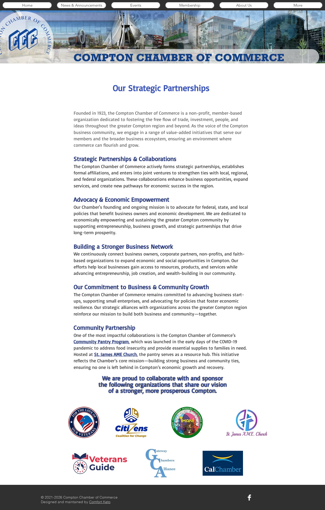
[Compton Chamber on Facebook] (249, 497)
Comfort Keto (99, 502)
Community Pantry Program (101, 341)
